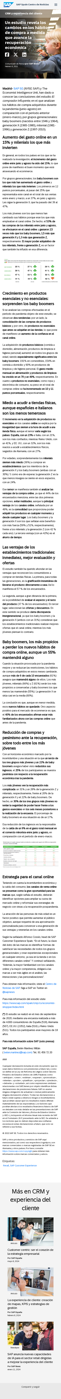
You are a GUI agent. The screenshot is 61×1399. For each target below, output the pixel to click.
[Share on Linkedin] (24, 55)
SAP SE (18, 88)
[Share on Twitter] (15, 55)
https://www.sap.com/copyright (17, 1151)
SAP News (34, 64)
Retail (6, 1165)
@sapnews (9, 992)
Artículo (14, 1243)
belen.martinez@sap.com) (18, 1052)
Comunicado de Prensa (15, 64)
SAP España (16, 1258)
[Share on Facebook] (7, 55)
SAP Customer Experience (23, 1165)
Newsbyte (15, 1348)
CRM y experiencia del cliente (23, 13)
